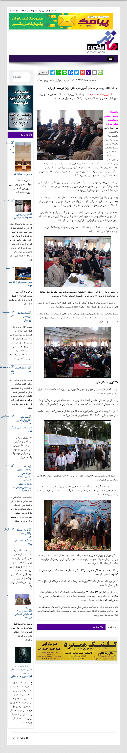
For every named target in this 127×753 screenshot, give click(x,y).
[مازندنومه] (102, 41)
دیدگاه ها (112, 627)
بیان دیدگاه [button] (98, 627)
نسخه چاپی (43, 72)
